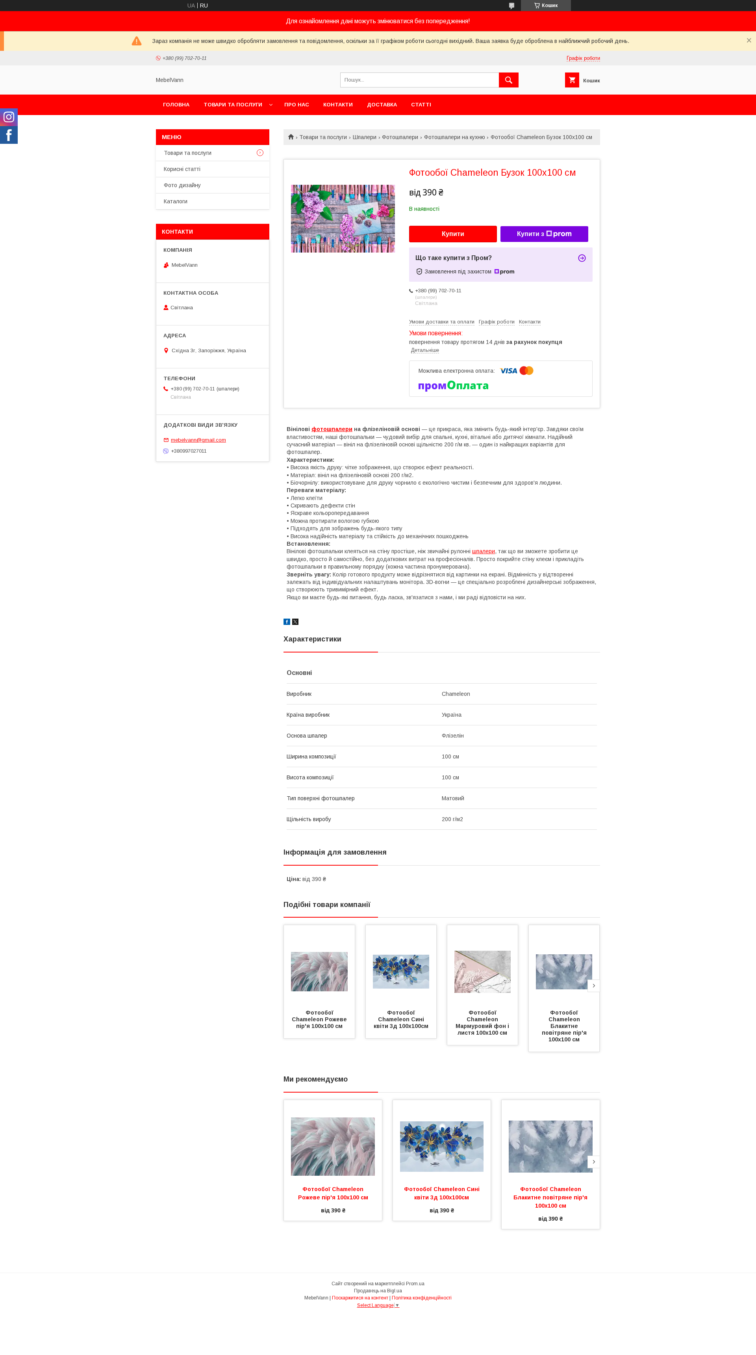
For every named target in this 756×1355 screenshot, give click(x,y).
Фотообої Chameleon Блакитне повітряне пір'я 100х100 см (565, 1026)
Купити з (530, 233)
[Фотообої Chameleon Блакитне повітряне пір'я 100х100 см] (564, 964)
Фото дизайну (182, 185)
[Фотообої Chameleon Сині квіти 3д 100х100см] (401, 964)
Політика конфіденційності (422, 1298)
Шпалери (364, 137)
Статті (421, 105)
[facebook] (287, 623)
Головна (176, 105)
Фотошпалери (400, 137)
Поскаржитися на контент (360, 1298)
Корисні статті (182, 169)
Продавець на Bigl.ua (378, 1291)
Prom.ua (415, 1283)
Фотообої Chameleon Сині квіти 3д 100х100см (401, 1019)
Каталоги (175, 201)
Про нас (296, 105)
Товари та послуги (233, 105)
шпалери (483, 551)
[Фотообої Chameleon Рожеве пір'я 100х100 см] (319, 964)
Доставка (382, 105)
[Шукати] (509, 79)
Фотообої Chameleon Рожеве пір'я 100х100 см (320, 1019)
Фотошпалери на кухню (454, 137)
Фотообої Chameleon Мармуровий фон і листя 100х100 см (483, 1022)
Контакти (338, 105)
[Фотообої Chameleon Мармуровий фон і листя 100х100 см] (482, 964)
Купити (453, 233)
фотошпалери (331, 429)
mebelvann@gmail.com (198, 440)
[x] (295, 623)
